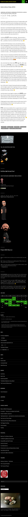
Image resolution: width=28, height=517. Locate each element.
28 (10, 305)
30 (17, 305)
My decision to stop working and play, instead (10, 448)
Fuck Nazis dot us (4, 445)
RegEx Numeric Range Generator (7, 196)
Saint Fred (3, 376)
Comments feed (4, 363)
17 (21, 301)
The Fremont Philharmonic (6, 383)
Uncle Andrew (3, 425)
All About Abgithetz (5, 335)
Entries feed (3, 360)
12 (2, 301)
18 (25, 301)
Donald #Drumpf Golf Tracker (7, 441)
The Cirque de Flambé (5, 463)
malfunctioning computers (10, 13)
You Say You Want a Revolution (7, 452)
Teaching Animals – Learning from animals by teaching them (13, 416)
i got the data (8, 15)
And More (3, 373)
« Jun (2, 307)
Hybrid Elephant (4, 391)
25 (25, 303)
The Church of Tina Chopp (6, 418)
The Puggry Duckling (5, 423)
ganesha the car (5, 128)
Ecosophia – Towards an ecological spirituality (10, 411)
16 (17, 301)
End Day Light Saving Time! (8, 171)
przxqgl (2, 400)
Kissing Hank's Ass (5, 266)
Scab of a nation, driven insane (8, 1)
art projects (8, 12)
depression (14, 12)
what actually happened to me (7, 342)
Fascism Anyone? (4, 443)
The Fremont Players (5, 466)
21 (10, 303)
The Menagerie (4, 340)
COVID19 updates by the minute (7, 438)
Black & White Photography (6, 408)
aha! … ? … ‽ (3, 345)
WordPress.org (4, 365)
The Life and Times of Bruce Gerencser (8, 420)
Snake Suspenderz (4, 378)
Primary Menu (26, 1)
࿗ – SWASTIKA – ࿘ (4, 349)
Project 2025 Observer (6, 250)
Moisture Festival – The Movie (7, 461)
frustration (20, 12)
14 (10, 301)
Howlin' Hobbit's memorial (6, 413)
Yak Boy (2, 427)
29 (14, 305)
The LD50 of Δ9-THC (5, 450)
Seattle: (2, 315)
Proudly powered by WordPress (6, 515)
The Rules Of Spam (4, 347)
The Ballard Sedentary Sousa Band (7, 380)
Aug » (26, 307)
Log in (2, 358)
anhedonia (3, 12)
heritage (3, 338)
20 (6, 303)
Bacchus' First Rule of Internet (7, 436)
